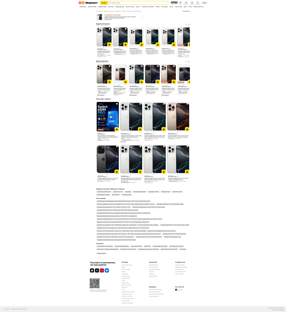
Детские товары (126, 300)
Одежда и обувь (126, 276)
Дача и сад (124, 287)
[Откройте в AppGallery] (102, 272)
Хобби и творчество (127, 285)
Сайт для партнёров (154, 296)
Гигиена (124, 271)
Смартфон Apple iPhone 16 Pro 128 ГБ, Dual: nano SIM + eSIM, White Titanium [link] (178, 179)
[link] (104, 192)
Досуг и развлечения (127, 265)
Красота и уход (125, 282)
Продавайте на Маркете (155, 291)
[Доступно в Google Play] (97, 272)
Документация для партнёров (156, 294)
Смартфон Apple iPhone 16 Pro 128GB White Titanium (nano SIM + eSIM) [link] (120, 51)
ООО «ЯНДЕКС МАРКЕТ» (278, 308)
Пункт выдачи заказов (180, 271)
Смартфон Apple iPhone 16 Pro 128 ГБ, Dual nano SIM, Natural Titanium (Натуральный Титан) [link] (103, 89)
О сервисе (151, 271)
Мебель (123, 267)
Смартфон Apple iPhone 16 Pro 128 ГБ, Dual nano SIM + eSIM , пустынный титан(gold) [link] (178, 136)
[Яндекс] (282, 310)
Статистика (6, 309)
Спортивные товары (127, 294)
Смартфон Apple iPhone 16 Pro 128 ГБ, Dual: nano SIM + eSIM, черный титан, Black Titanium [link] (107, 179)
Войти (204, 2)
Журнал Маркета (153, 276)
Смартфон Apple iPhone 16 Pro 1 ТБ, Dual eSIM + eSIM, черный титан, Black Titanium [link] (152, 89)
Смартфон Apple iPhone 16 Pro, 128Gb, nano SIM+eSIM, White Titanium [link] (136, 51)
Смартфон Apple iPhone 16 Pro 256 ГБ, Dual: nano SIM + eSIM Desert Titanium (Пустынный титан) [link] (168, 89)
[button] (185, 290)
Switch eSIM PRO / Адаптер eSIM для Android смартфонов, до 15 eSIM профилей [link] (107, 136)
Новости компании (179, 265)
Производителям (179, 269)
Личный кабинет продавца (155, 289)
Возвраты (151, 273)
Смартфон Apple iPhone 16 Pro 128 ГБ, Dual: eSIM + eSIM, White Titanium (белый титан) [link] (154, 136)
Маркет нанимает (179, 273)
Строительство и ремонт (128, 298)
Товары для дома (126, 278)
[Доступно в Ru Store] (107, 272)
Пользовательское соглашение (19, 309)
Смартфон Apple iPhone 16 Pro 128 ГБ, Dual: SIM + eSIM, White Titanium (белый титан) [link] (131, 179)
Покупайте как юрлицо (154, 269)
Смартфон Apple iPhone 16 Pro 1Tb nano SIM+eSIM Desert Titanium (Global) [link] (120, 89)
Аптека (123, 280)
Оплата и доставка (153, 267)
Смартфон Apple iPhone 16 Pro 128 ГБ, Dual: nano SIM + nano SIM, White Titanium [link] (131, 136)
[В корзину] (109, 44)
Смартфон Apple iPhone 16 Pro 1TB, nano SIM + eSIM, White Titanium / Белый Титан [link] (136, 89)
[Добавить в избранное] (110, 29)
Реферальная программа (181, 267)
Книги (123, 289)
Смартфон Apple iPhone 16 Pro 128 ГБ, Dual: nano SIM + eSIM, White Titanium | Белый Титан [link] (184, 51)
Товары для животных (127, 296)
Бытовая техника (126, 269)
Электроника (125, 273)
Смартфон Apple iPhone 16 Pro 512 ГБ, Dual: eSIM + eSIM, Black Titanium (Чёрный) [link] (184, 89)
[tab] (83, 7)
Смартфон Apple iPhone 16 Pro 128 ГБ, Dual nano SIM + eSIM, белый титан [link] (103, 51)
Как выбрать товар (153, 265)
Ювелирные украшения (127, 303)
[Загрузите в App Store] (92, 272)
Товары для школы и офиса (128, 291)
